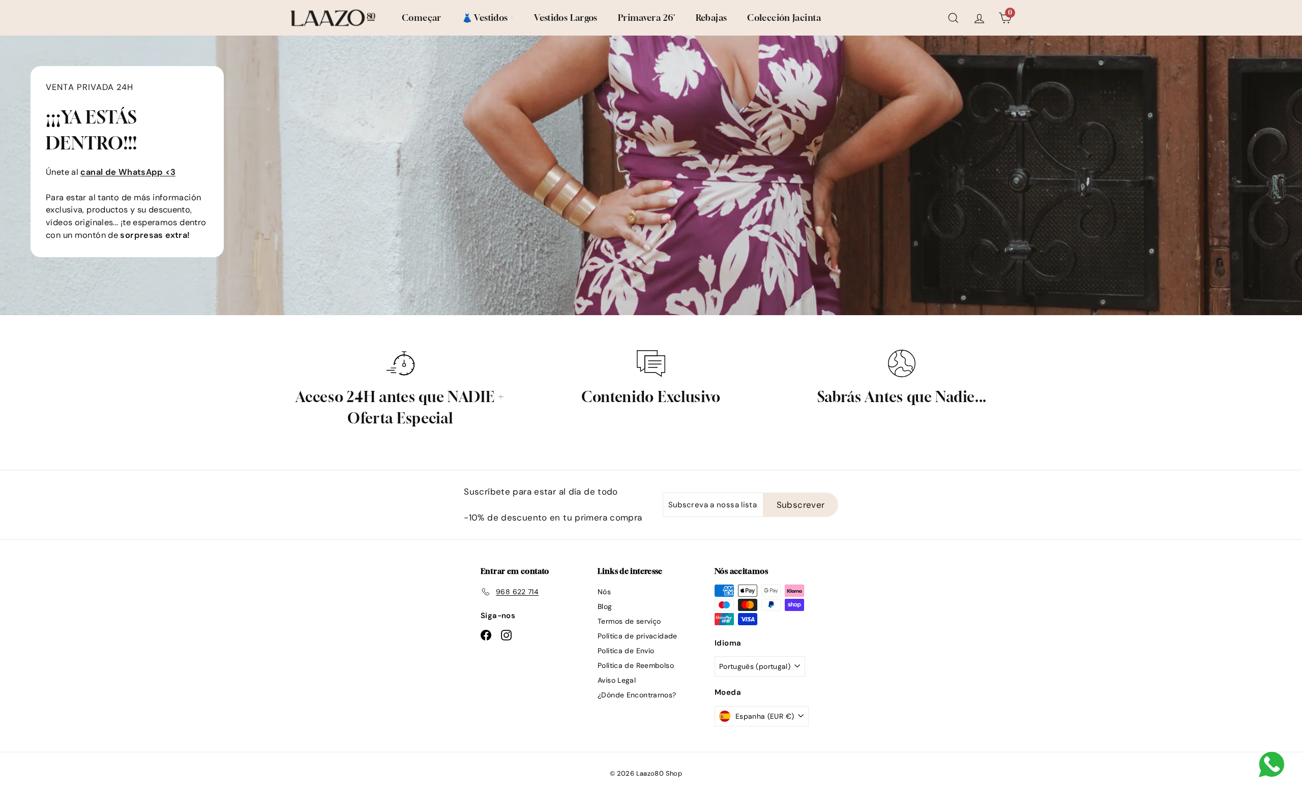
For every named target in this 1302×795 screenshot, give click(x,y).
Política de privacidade (637, 635)
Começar (421, 17)
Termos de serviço (629, 621)
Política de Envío (626, 650)
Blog (605, 606)
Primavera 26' (646, 17)
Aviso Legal (617, 680)
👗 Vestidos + (488, 17)
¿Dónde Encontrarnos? (637, 694)
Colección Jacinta (784, 17)
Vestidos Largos (566, 17)
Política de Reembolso (636, 665)
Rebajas (711, 17)
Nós (604, 591)
